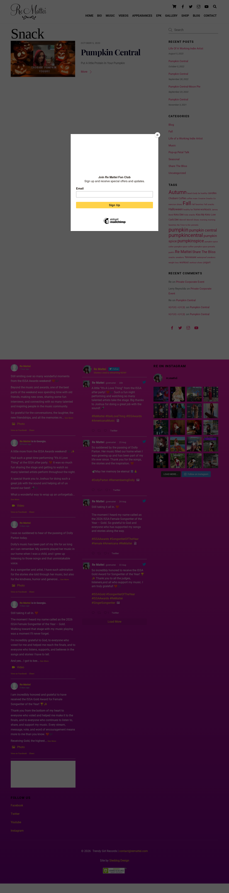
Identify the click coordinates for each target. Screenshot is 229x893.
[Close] (157, 135)
